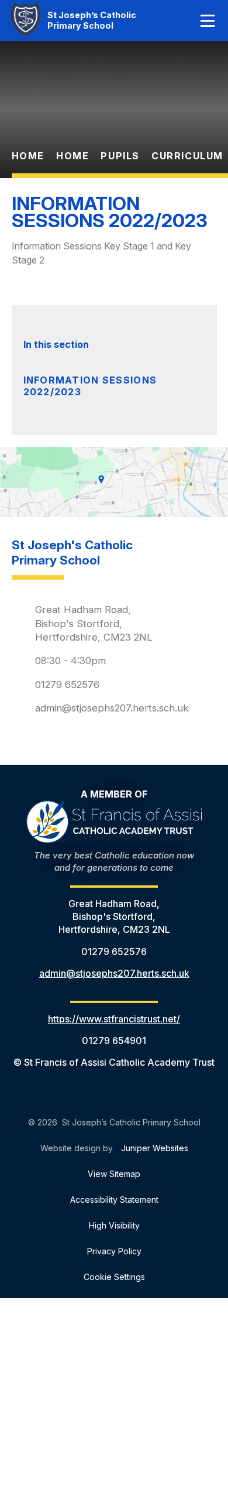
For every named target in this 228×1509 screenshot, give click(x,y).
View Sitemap (114, 1174)
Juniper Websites (154, 1148)
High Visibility (114, 1225)
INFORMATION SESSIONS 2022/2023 (90, 386)
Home (28, 156)
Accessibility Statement (114, 1200)
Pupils (120, 156)
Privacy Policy (114, 1251)
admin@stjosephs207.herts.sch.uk (112, 708)
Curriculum (187, 156)
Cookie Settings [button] (114, 1277)
